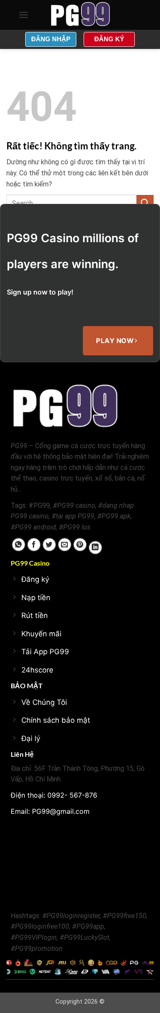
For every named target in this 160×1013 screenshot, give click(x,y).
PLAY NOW (115, 341)
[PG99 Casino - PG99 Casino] (80, 15)
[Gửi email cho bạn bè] (65, 545)
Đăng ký (109, 39)
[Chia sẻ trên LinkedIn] (95, 548)
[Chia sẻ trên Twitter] (49, 545)
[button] (23, 14)
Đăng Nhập (50, 39)
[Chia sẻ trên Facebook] (34, 545)
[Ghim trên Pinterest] (80, 545)
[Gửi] (145, 203)
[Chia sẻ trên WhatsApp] (19, 545)
